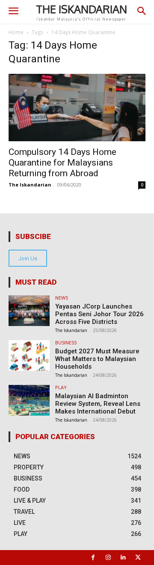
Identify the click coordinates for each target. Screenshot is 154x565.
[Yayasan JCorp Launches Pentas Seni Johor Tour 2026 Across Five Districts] (29, 310)
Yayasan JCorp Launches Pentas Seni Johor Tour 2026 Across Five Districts (99, 314)
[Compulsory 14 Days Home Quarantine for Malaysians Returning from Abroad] (77, 107)
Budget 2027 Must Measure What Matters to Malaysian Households (97, 358)
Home (16, 32)
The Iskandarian (30, 184)
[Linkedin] (123, 557)
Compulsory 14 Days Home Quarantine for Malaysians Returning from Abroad (62, 162)
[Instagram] (108, 557)
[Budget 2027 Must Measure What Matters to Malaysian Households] (29, 355)
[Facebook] (93, 557)
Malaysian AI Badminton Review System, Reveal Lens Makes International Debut (97, 403)
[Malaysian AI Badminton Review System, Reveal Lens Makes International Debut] (29, 400)
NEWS (61, 297)
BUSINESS (66, 342)
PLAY (61, 387)
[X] (137, 557)
